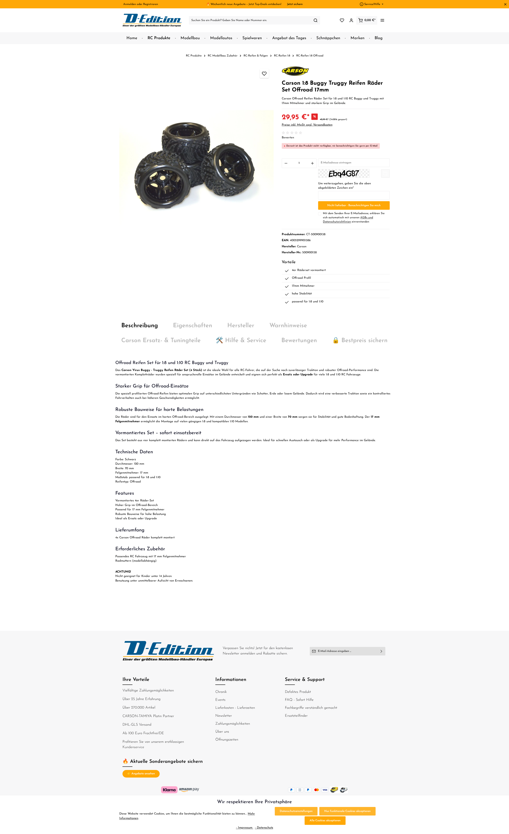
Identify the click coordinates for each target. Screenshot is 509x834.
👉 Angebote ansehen (141, 773)
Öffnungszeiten (226, 740)
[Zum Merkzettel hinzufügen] (264, 73)
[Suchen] (315, 20)
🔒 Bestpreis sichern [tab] (360, 341)
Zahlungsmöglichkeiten (232, 724)
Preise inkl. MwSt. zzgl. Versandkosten (307, 124)
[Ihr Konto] (351, 20)
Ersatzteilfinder (296, 716)
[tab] (139, 325)
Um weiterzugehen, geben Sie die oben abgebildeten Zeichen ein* (344, 186)
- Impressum (244, 827)
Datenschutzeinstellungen (296, 811)
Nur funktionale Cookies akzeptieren (347, 811)
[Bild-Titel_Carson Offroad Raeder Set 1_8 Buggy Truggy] (196, 167)
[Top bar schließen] (505, 4)
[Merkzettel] (342, 20)
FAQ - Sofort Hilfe (299, 700)
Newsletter (223, 716)
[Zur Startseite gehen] (152, 20)
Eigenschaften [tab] (192, 326)
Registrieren (150, 4)
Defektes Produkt (298, 692)
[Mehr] (382, 20)
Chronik (221, 692)
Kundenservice (133, 747)
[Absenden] (381, 651)
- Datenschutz (264, 827)
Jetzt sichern (295, 4)
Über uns (222, 732)
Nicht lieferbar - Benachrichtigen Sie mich (354, 205)
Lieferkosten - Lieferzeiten (235, 708)
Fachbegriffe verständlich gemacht (311, 708)
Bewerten (288, 137)
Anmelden (129, 4)
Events (220, 700)
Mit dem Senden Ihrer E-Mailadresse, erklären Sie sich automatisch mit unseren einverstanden (354, 217)
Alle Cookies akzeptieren (325, 820)
